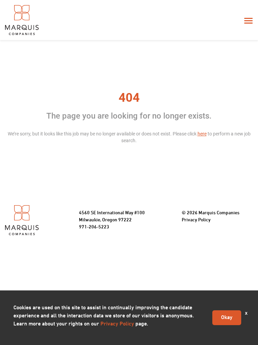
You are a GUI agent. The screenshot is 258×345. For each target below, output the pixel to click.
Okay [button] (226, 317)
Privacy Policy (196, 220)
